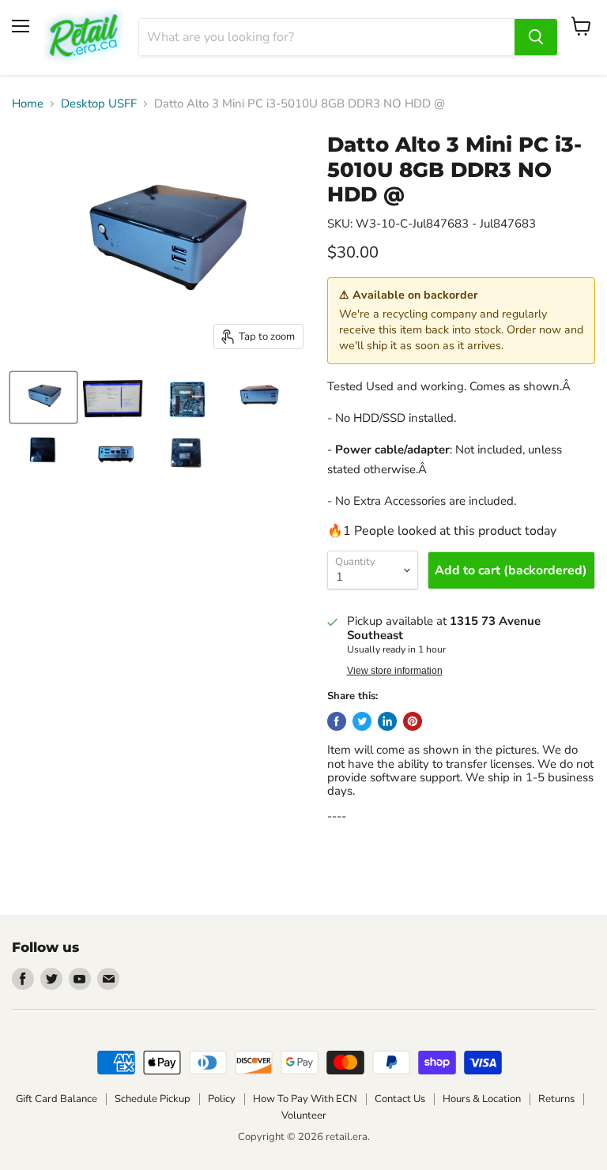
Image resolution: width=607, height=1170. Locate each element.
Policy (222, 1099)
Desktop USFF (99, 104)
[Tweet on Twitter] (362, 721)
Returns (556, 1099)
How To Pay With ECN (305, 1099)
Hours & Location (482, 1099)
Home (27, 104)
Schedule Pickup (152, 1099)
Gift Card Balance (56, 1099)
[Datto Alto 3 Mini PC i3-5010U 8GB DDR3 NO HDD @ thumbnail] (43, 397)
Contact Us (400, 1099)
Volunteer (303, 1115)
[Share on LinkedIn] (387, 721)
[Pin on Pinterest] (412, 721)
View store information (395, 670)
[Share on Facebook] (336, 721)
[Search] (536, 37)
